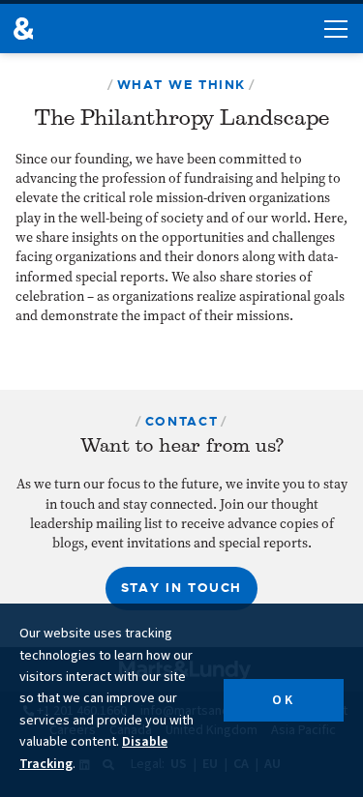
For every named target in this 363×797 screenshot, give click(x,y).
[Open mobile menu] (336, 29)
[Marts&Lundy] (23, 28)
